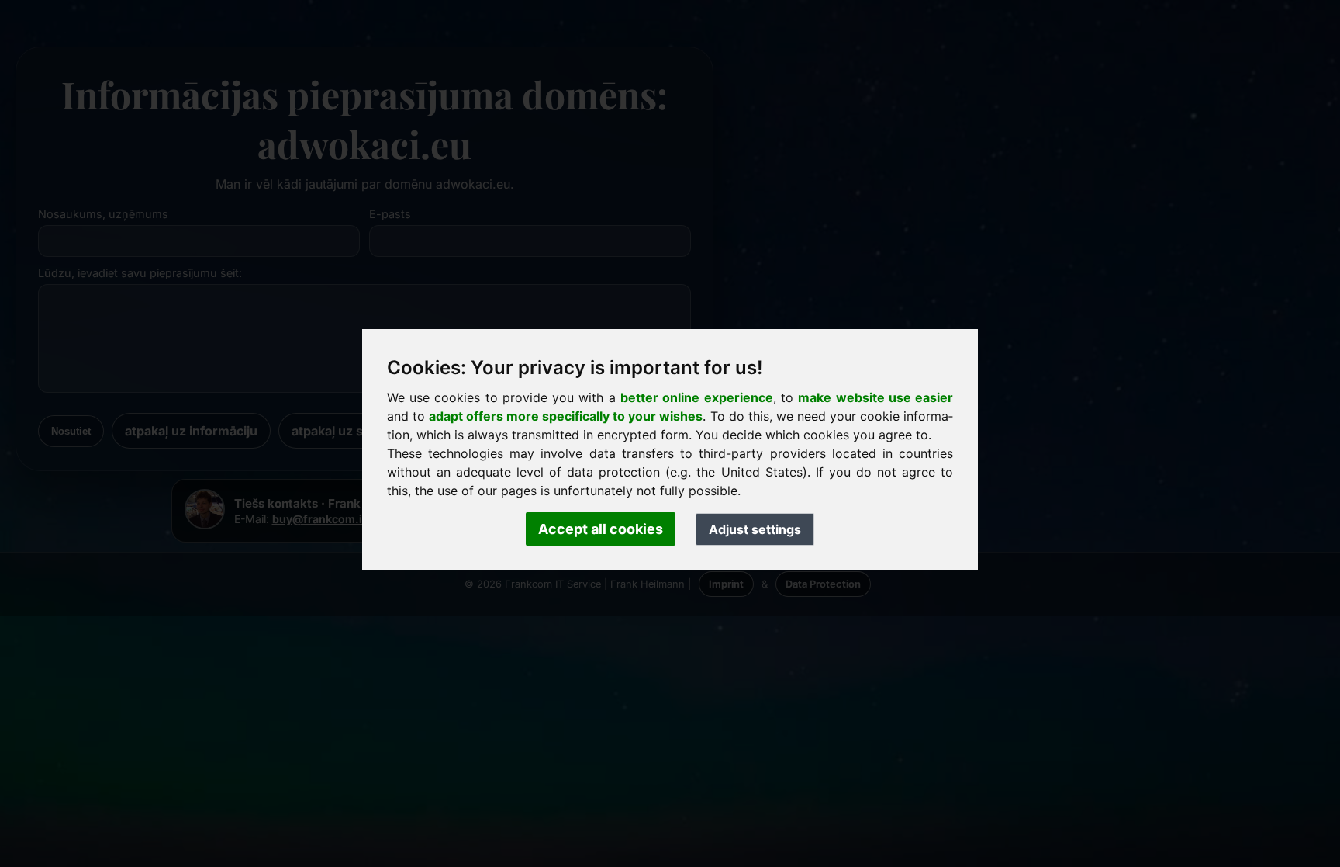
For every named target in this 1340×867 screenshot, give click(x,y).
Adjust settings (755, 529)
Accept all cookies (600, 529)
